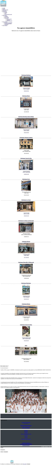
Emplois (26, 431)
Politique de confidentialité (26, 443)
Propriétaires (26, 423)
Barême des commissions (26, 433)
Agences (26, 430)
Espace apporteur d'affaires (26, 425)
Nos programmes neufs (8, 14)
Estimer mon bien (5, 9)
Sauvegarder (6, 451)
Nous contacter (4, 25)
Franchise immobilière (8, 23)
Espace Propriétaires (26, 422)
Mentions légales (23, 444)
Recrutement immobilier (8, 22)
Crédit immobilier (9, 20)
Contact (26, 432)
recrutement (6, 24)
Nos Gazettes (6, 17)
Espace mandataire (26, 427)
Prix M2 (3, 8)
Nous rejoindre (4, 21)
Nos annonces (4, 11)
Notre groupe (4, 15)
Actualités (6, 16)
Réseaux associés (26, 445)
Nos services (6, 18)
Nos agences (4, 10)
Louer (5, 13)
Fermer (2, 451)
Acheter (5, 12)
